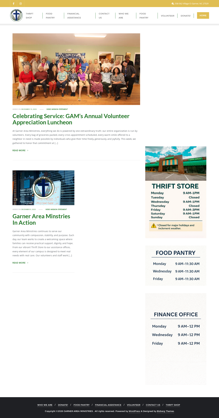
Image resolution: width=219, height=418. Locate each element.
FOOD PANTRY (81, 405)
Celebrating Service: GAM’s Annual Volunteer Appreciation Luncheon (71, 119)
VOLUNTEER (133, 405)
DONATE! (63, 405)
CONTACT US (153, 405)
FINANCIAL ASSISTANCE (108, 405)
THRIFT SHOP (173, 405)
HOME (203, 15)
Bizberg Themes (165, 411)
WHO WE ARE (44, 405)
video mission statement (57, 109)
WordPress (134, 411)
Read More (19, 150)
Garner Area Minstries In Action (41, 219)
